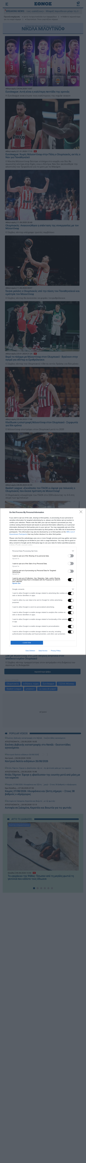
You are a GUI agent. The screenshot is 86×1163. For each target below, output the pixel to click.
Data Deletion (30, 651)
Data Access (43, 651)
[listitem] (43, 551)
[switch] (71, 555)
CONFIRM (27, 643)
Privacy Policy (56, 651)
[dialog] (43, 581)
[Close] (82, 512)
